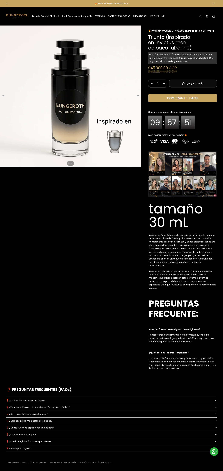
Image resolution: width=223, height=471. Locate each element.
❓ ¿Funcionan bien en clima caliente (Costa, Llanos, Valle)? (38, 407)
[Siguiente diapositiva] (213, 3)
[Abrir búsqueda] (200, 16)
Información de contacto (100, 462)
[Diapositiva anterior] (7, 3)
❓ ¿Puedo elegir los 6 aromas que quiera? (28, 441)
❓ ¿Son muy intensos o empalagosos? (27, 414)
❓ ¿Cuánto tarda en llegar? (21, 434)
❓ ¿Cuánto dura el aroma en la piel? (25, 400)
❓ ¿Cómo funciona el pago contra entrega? (30, 427)
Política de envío (79, 462)
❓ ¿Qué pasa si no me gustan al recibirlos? (29, 420)
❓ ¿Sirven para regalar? (19, 448)
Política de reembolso (16, 462)
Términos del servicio (60, 462)
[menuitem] (164, 16)
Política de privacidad (38, 462)
